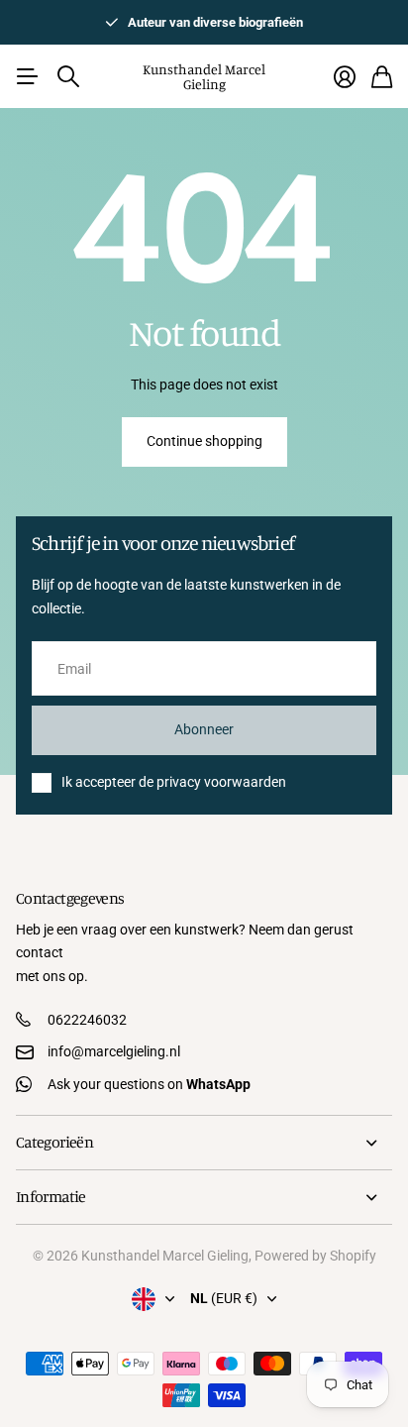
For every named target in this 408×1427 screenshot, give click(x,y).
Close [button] (204, 1142)
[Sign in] (345, 76)
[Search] (68, 76)
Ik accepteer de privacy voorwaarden (173, 782)
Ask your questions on (149, 1084)
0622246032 (87, 1020)
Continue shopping (204, 441)
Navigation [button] (27, 76)
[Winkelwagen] (381, 76)
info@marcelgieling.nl (114, 1051)
